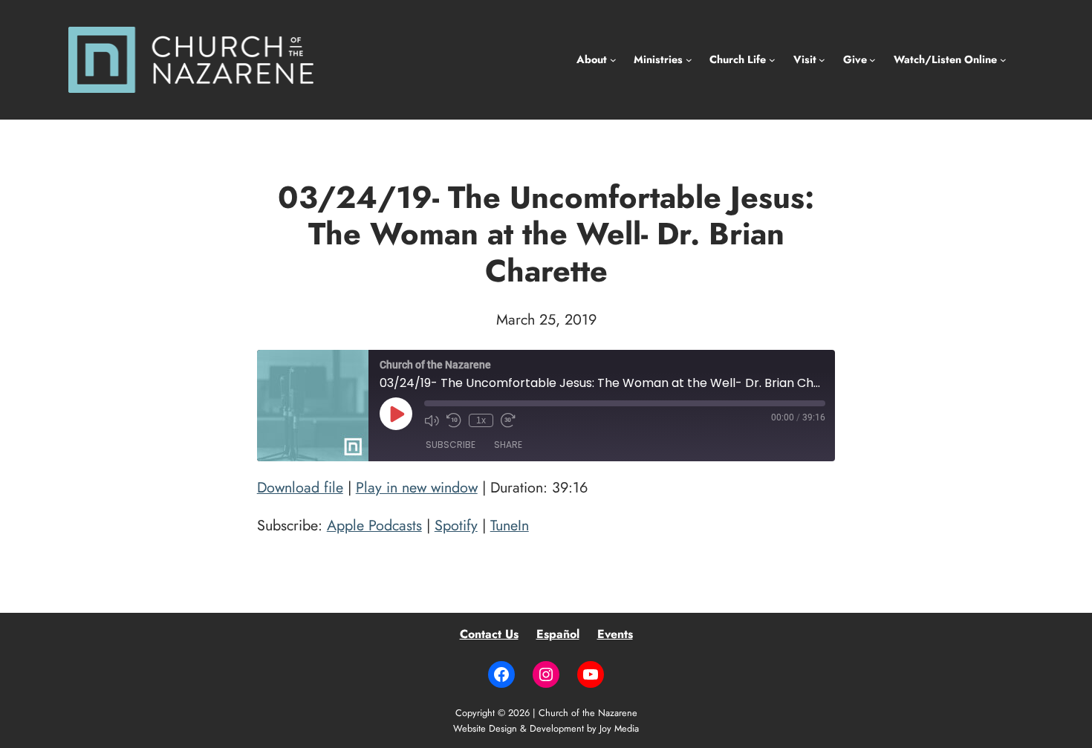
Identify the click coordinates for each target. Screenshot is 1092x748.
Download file (300, 487)
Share (508, 444)
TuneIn (509, 525)
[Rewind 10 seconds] (453, 420)
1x (481, 420)
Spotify (456, 525)
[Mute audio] (431, 420)
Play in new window (417, 487)
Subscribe (450, 444)
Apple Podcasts (374, 525)
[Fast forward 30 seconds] (508, 420)
